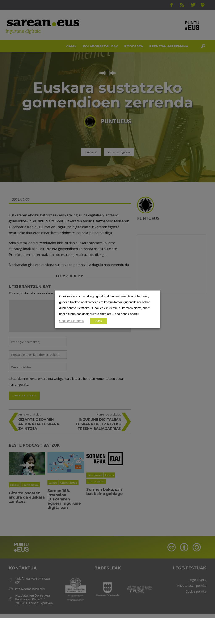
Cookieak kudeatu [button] (71, 320)
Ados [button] (99, 320)
